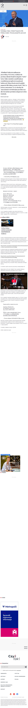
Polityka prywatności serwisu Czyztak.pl (6, 686)
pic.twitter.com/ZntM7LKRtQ (9, 173)
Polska (4, 472)
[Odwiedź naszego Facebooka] (17, 694)
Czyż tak (17, 673)
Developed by (14, 697)
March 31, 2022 (16, 176)
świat (3, 597)
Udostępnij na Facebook (5, 454)
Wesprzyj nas (4, 682)
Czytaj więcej (19, 670)
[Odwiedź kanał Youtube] (14, 694)
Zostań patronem (22, 1)
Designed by (3, 697)
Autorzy (3, 679)
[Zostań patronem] (10, 694)
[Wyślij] (25, 667)
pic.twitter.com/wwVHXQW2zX (10, 315)
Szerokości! (4, 673)
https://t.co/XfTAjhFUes (18, 172)
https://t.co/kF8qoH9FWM (13, 314)
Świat (3, 11)
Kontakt (3, 689)
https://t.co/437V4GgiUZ (12, 202)
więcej (25, 646)
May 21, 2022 (21, 205)
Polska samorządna (20, 676)
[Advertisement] (14, 56)
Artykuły (3, 676)
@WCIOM (15, 200)
